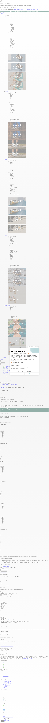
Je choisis (17, 373)
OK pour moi (31, 373)
